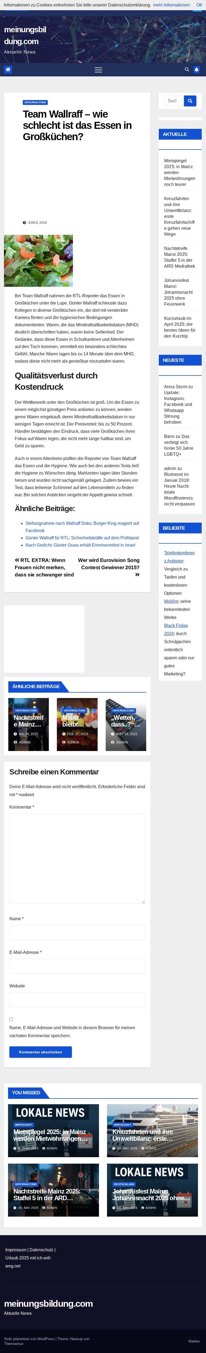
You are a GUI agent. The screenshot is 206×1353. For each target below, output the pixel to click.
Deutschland (124, 1184)
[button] (187, 69)
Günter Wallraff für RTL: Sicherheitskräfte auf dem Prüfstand (82, 538)
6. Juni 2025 (29, 1148)
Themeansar (13, 1344)
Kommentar (21, 807)
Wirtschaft (23, 1124)
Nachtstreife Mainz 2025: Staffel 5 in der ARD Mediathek (46, 1198)
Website (17, 986)
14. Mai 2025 (128, 1207)
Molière (171, 601)
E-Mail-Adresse (25, 952)
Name (16, 918)
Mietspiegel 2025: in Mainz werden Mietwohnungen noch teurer (49, 1138)
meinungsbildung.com (48, 1303)
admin (24, 742)
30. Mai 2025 (128, 1148)
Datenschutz (41, 1250)
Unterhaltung (35, 102)
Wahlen (194, 1341)
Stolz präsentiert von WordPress (30, 1339)
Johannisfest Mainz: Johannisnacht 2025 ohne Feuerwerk (178, 292)
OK (199, 5)
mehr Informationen (171, 5)
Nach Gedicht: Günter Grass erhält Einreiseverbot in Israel (80, 545)
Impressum (15, 1250)
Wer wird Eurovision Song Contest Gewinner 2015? (109, 563)
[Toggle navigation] (98, 69)
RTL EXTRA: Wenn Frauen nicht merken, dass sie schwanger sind (44, 567)
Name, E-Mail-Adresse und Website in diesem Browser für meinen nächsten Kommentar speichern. (72, 1031)
